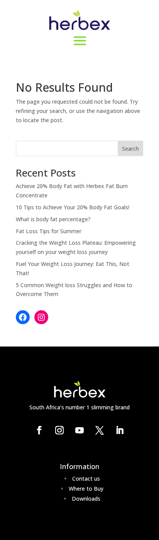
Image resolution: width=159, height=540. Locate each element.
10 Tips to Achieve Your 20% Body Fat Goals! (72, 207)
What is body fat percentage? (53, 219)
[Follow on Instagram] (59, 430)
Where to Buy (86, 488)
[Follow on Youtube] (79, 430)
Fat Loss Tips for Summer (48, 231)
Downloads (86, 498)
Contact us (86, 478)
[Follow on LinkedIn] (119, 430)
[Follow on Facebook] (39, 430)
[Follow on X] (99, 430)
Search (130, 148)
